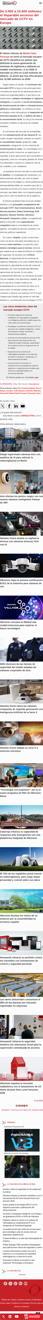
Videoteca (11, 1122)
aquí (36, 377)
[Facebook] (9, 406)
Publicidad (36, 1300)
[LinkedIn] (16, 406)
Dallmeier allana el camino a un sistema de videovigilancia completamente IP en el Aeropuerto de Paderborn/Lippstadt (20, 1223)
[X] (3, 406)
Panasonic (31, 393)
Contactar (25, 1306)
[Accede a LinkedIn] (10, 1316)
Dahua (2, 391)
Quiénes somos (24, 1300)
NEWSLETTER (27, 416)
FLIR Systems (19, 391)
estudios (9, 391)
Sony (39, 393)
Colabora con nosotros (20, 1303)
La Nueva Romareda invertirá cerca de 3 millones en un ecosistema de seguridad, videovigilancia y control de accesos (19, 1253)
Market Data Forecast (17, 393)
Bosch (38, 388)
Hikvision (37, 391)
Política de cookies (9, 1300)
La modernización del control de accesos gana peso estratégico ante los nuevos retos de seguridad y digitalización (22, 1232)
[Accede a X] (3, 1316)
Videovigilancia (33, 384)
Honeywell (4, 393)
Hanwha (29, 391)
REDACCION (7, 384)
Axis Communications (26, 388)
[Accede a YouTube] (16, 1316)
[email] (22, 406)
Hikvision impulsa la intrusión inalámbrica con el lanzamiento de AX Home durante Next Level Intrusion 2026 (22, 1198)
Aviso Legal (5, 1303)
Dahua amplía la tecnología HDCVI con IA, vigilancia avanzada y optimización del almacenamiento (20, 1207)
